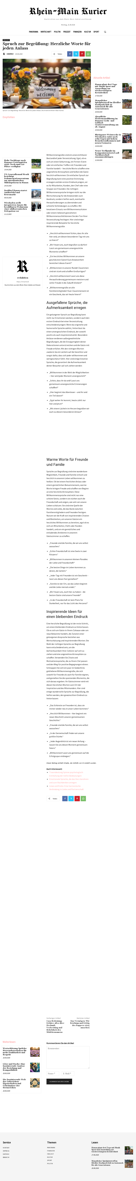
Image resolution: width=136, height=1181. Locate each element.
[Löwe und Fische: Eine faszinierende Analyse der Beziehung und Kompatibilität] (35, 1067)
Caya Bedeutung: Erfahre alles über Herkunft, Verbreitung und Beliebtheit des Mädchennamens (55, 1026)
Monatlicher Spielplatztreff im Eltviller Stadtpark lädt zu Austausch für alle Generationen (108, 104)
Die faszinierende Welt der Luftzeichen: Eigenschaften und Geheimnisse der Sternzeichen (14, 1083)
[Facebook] (70, 54)
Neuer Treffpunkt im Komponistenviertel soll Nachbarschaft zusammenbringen (107, 154)
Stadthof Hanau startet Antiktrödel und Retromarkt (15, 192)
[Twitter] (76, 54)
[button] (105, 31)
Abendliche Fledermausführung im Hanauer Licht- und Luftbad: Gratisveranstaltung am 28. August (106, 121)
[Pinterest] (82, 54)
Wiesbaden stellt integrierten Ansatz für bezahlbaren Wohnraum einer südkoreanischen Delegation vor (16, 207)
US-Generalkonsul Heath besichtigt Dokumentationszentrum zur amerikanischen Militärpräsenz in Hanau (16, 178)
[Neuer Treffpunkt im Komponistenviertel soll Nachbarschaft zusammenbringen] (127, 154)
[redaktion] (4, 54)
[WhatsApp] (88, 54)
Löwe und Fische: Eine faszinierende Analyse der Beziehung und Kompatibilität (14, 1067)
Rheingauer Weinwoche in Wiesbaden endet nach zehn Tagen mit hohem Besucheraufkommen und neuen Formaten (108, 139)
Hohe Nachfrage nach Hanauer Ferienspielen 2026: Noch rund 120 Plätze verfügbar (15, 163)
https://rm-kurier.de (22, 282)
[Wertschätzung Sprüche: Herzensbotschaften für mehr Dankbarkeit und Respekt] (35, 1052)
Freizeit (6, 40)
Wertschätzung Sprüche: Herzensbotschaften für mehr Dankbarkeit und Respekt (15, 1051)
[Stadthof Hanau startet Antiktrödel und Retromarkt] (36, 194)
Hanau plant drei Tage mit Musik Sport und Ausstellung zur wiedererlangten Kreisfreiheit (106, 88)
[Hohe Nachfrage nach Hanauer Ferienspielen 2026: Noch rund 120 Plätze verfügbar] (36, 164)
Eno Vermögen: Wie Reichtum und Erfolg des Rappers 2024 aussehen (80, 1024)
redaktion (10, 54)
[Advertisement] (22, 137)
